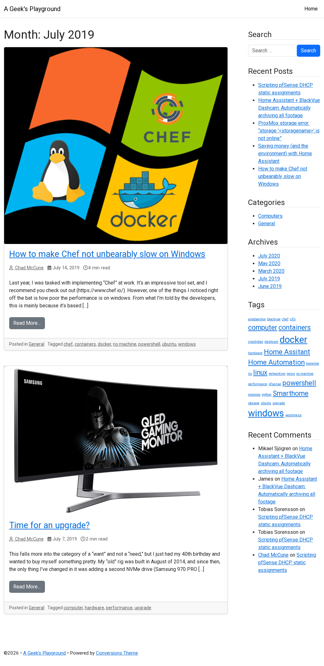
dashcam (271, 342)
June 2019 (270, 286)
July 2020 (269, 256)
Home (311, 9)
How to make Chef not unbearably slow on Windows (107, 254)
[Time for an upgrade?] (115, 440)
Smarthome (290, 393)
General (36, 344)
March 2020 (271, 271)
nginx (291, 374)
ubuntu (169, 344)
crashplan (255, 342)
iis (250, 374)
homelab (312, 364)
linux (260, 372)
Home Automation (276, 362)
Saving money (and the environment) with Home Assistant (285, 153)
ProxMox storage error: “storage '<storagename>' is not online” (289, 130)
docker (104, 344)
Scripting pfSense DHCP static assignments (287, 562)
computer (73, 607)
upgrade (142, 607)
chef (68, 344)
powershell (149, 344)
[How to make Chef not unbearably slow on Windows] (115, 145)
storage (253, 403)
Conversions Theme (117, 653)
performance (119, 607)
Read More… (27, 323)
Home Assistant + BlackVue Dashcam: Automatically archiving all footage (289, 107)
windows (187, 344)
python (266, 395)
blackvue (274, 319)
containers (85, 344)
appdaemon (257, 319)
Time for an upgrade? (49, 525)
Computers (270, 216)
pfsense (275, 384)
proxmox (254, 395)
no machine (124, 344)
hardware (94, 607)
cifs (293, 319)
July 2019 (269, 279)
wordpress (293, 415)
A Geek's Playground (32, 9)
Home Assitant (287, 352)
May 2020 (269, 263)
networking (277, 374)
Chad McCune (29, 268)
